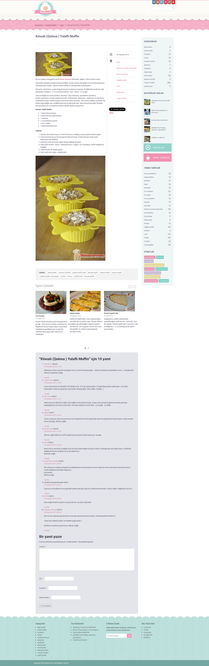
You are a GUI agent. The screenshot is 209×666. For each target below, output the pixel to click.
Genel (157, 58)
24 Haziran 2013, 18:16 (52, 415)
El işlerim (157, 54)
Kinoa (69, 276)
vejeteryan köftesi (151, 281)
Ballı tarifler (157, 47)
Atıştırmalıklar (157, 177)
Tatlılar (157, 238)
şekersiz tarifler (157, 79)
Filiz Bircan (48, 364)
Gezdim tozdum (157, 61)
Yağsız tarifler (121, 98)
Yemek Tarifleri (50, 25)
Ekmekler (157, 188)
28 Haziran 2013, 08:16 (52, 512)
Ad (40, 578)
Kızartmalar (157, 216)
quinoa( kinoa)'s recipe (152, 273)
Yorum (42, 546)
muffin (63, 276)
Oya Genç (47, 396)
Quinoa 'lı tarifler (65, 272)
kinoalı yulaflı (105, 272)
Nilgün (46, 412)
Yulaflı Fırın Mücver (158, 137)
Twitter (146, 630)
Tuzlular (157, 241)
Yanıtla (46, 377)
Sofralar (157, 230)
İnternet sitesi (44, 597)
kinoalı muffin (93, 272)
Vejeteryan (120, 92)
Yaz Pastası (40, 316)
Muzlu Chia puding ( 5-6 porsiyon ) (159, 111)
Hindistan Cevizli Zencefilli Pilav (160, 101)
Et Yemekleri (157, 191)
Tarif (118, 86)
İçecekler (157, 206)
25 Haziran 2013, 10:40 (52, 431)
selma (46, 496)
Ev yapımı (157, 195)
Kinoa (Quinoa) (122, 74)
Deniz (46, 442)
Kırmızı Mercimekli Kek (159, 120)
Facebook (147, 627)
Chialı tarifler (157, 51)
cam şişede (149, 261)
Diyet (62, 25)
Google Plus (148, 635)
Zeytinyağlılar (157, 245)
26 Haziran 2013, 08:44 (52, 463)
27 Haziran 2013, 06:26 (52, 498)
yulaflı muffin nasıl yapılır (49, 276)
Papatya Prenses (50, 509)
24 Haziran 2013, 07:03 (52, 366)
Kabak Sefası (75, 313)
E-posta (42, 588)
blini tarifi (160, 257)
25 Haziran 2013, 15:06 (52, 445)
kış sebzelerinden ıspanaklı (154, 265)
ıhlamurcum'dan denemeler (126, 68)
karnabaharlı (163, 281)
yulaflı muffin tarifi (79, 272)
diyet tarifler (52, 272)
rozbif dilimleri (150, 257)
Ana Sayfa (39, 25)
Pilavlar (157, 223)
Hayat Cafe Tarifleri (51, 461)
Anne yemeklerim (157, 173)
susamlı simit (149, 269)
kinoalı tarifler (89, 276)
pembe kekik (48, 429)
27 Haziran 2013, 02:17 (52, 485)
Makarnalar (157, 72)
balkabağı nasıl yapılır (152, 277)
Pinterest (147, 637)
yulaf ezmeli (157, 86)
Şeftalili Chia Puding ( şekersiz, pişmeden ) (158, 129)
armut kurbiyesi (161, 269)
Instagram (147, 632)
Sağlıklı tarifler (121, 80)
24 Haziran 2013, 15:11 (52, 399)
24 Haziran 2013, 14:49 (52, 383)
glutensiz (157, 65)
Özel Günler (157, 75)
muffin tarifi (78, 276)
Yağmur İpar (48, 380)
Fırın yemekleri (157, 198)
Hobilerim (157, 68)
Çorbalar (157, 181)
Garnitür (157, 202)
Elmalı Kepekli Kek (111, 313)
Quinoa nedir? (117, 272)
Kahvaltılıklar (157, 213)
